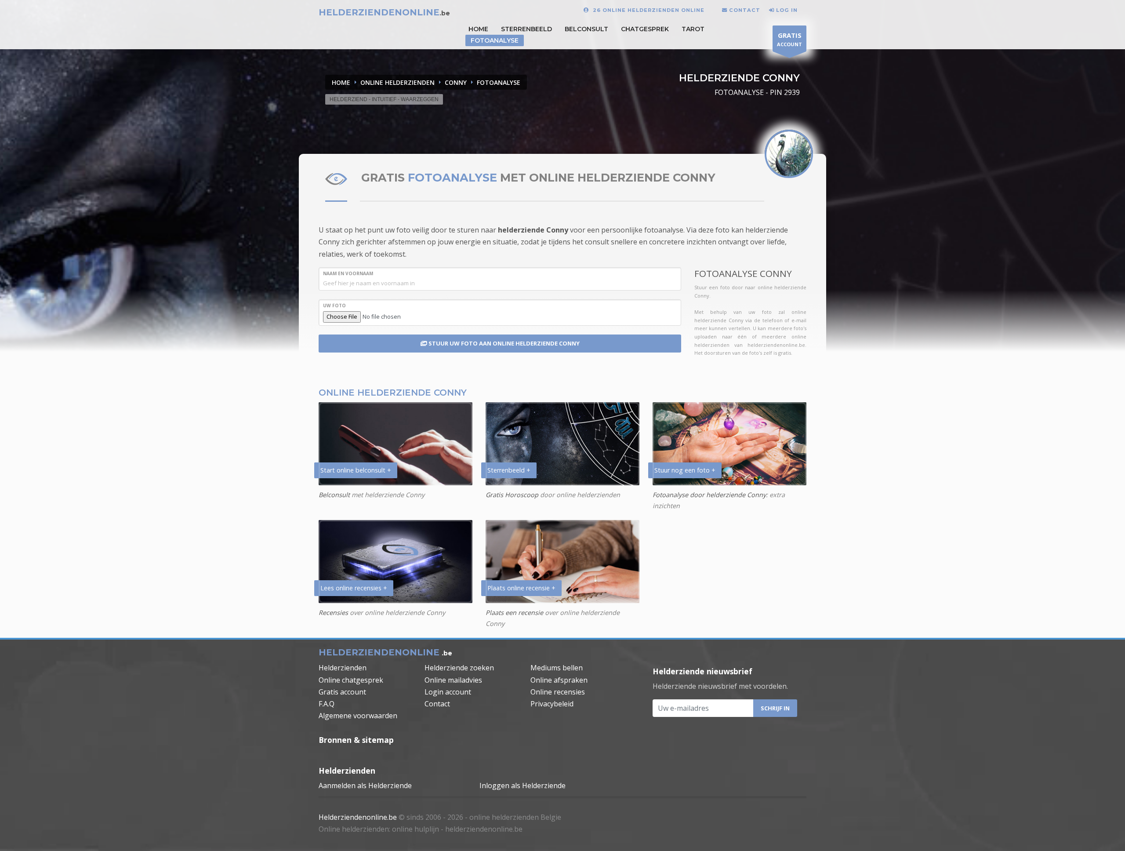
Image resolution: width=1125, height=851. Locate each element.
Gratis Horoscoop (512, 495)
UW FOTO (334, 305)
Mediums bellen (556, 668)
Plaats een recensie (514, 612)
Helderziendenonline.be (358, 817)
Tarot (693, 29)
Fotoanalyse (495, 40)
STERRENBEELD (526, 29)
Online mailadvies (453, 680)
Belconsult (586, 29)
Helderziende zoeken (459, 668)
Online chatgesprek (351, 680)
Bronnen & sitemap (356, 740)
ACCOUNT (789, 39)
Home (341, 82)
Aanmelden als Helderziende (365, 785)
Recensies (333, 612)
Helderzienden (343, 668)
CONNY (456, 82)
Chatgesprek (645, 29)
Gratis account (342, 692)
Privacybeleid (551, 704)
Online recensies (557, 692)
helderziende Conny (533, 230)
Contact (437, 704)
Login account (448, 692)
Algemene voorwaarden (358, 715)
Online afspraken (559, 680)
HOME (478, 29)
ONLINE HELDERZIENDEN (397, 82)
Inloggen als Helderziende (522, 785)
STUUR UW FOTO (503, 343)
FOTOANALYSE (498, 82)
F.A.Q (326, 704)
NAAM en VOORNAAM (348, 273)
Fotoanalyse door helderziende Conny (709, 495)
